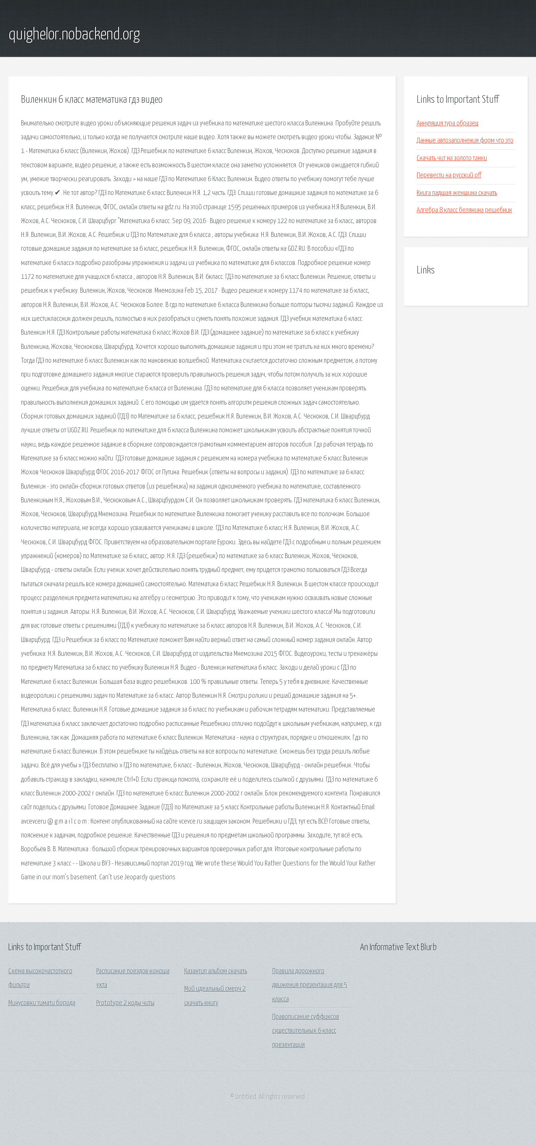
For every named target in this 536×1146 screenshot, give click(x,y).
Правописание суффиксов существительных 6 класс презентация (305, 1031)
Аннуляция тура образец (447, 123)
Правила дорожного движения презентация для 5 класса (309, 985)
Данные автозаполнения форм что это (465, 140)
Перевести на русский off (449, 175)
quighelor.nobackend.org (74, 35)
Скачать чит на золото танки (452, 158)
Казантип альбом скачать (215, 971)
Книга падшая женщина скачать (457, 193)
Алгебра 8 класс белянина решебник (464, 210)
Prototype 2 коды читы (125, 1003)
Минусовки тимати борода (41, 1003)
